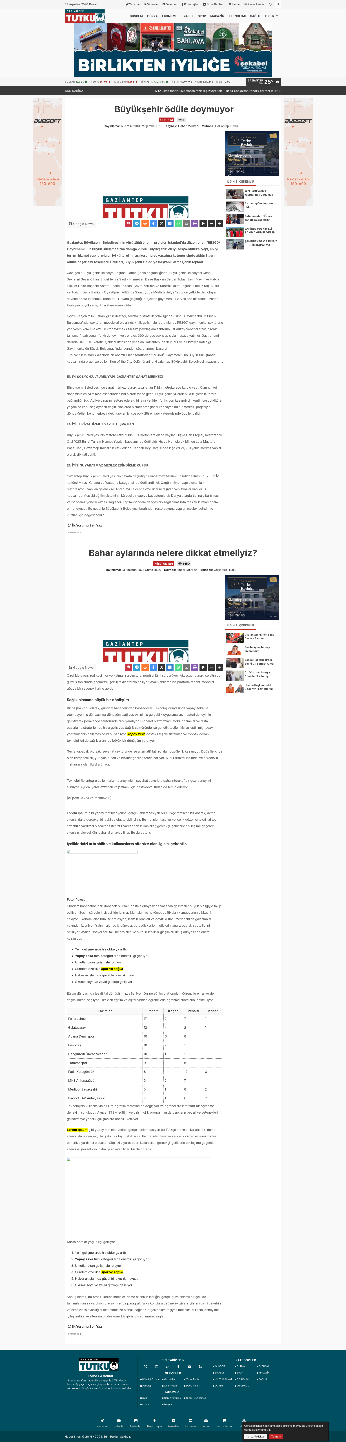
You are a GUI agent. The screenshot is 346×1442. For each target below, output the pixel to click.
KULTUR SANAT (223, 1379)
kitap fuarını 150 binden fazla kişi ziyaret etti (160, 91)
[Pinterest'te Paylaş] (128, 223)
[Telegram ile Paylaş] (136, 223)
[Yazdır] (194, 223)
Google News (83, 224)
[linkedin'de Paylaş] (170, 223)
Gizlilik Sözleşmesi (196, 1398)
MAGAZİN (217, 16)
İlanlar (236, 4)
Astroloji (146, 1385)
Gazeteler (169, 1379)
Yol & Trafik (192, 1379)
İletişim (168, 1404)
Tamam (276, 1436)
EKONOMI (169, 16)
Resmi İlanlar (256, 4)
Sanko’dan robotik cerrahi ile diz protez (228, 91)
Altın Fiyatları (171, 1385)
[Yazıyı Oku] (203, 223)
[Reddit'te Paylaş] (145, 223)
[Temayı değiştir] (270, 3)
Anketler (173, 1426)
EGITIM (219, 1385)
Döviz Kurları (193, 1385)
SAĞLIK (255, 16)
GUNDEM (136, 16)
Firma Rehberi (215, 4)
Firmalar (190, 1426)
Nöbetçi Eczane (151, 1379)
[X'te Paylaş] (161, 223)
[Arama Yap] (278, 4)
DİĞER (270, 16)
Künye (145, 1404)
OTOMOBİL (243, 1385)
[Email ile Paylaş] (186, 223)
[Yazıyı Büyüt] (219, 223)
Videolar (152, 4)
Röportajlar (191, 4)
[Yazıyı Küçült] (211, 223)
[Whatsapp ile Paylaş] (178, 223)
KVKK (145, 1398)
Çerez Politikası (172, 1398)
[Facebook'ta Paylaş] (153, 223)
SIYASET (187, 16)
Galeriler (171, 4)
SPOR (202, 16)
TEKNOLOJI (237, 16)
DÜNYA (152, 16)
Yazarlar (134, 4)
